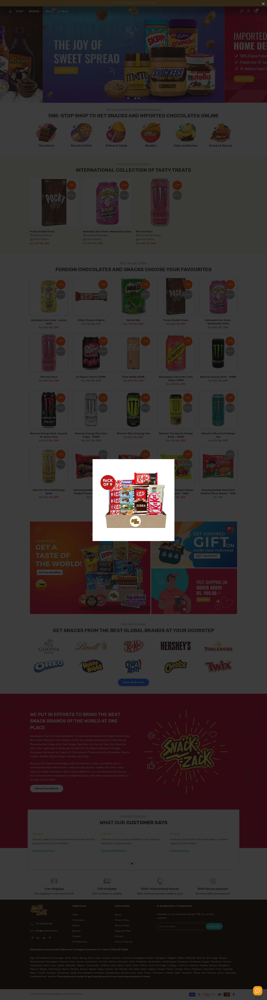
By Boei (258, 998)
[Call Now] (257, 990)
